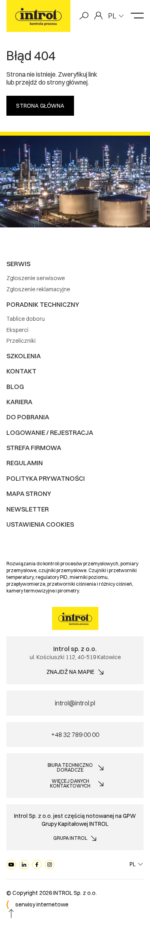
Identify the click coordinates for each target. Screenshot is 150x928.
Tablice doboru (25, 318)
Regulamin (24, 463)
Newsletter (27, 509)
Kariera (19, 402)
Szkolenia (23, 356)
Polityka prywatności (45, 478)
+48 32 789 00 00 (75, 734)
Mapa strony (28, 494)
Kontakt (21, 371)
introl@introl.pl (75, 703)
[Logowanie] (98, 16)
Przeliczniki (21, 340)
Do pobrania (27, 417)
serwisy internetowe (41, 904)
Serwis (18, 264)
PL (112, 15)
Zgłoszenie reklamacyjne (38, 289)
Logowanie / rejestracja (49, 432)
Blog (15, 387)
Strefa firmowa (33, 448)
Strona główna (40, 105)
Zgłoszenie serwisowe (35, 278)
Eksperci (17, 330)
